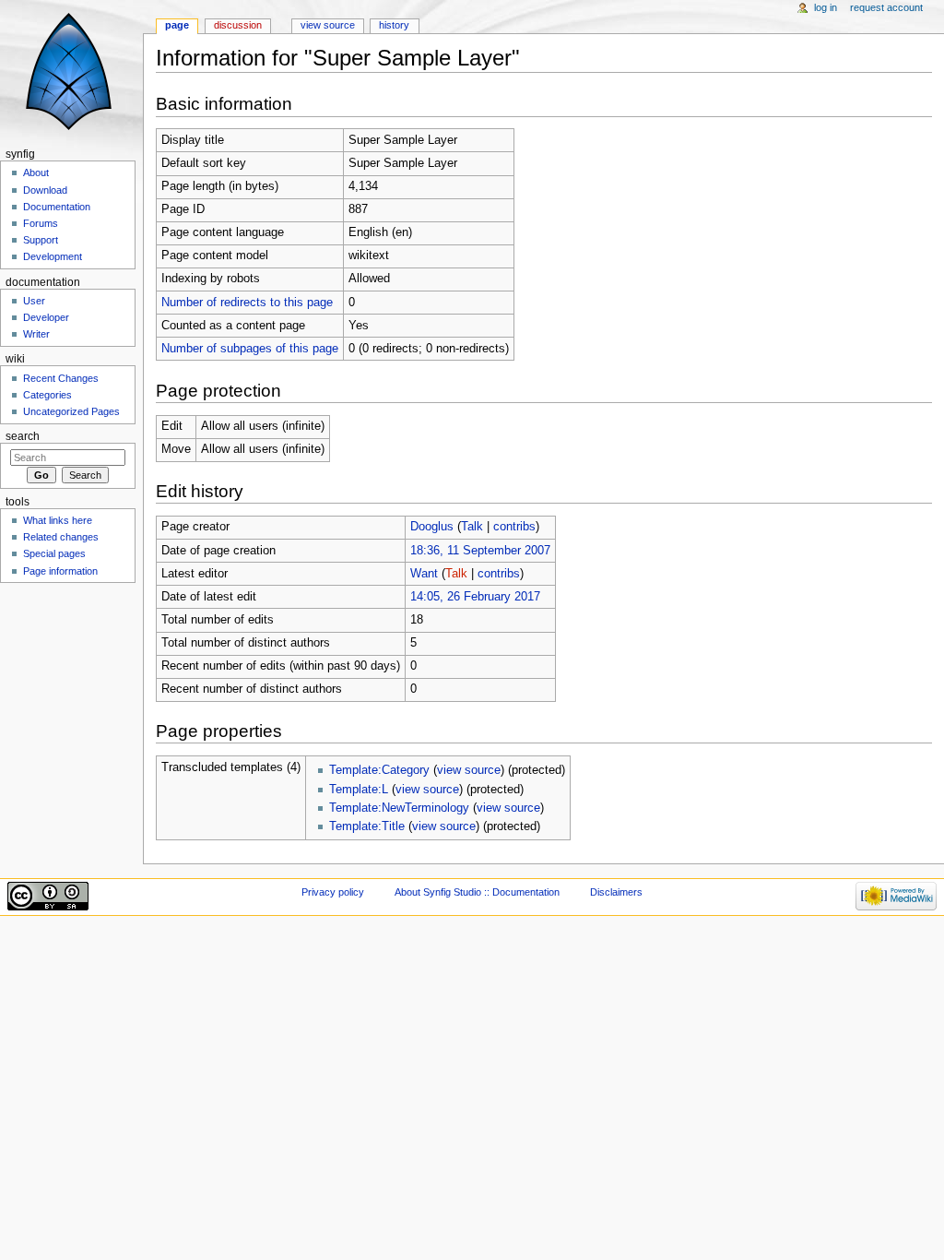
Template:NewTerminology (399, 808)
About (36, 172)
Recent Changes (61, 378)
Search (23, 436)
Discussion (238, 24)
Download (45, 190)
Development (52, 256)
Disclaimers (616, 891)
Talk (472, 526)
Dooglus (432, 526)
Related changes (61, 536)
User (34, 300)
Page (177, 24)
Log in (825, 7)
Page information (60, 571)
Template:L (358, 789)
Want (424, 573)
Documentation (56, 206)
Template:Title (367, 826)
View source (328, 24)
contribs (514, 526)
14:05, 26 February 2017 (475, 596)
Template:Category (379, 770)
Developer (46, 317)
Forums (40, 223)
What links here (57, 520)
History (394, 24)
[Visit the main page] (71, 71)
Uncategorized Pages (71, 411)
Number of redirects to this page (247, 302)
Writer (36, 333)
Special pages (54, 553)
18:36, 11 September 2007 (480, 550)
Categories (47, 394)
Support (40, 239)
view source (469, 770)
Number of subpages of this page (249, 348)
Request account (886, 7)
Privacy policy (332, 891)
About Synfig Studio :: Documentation (477, 891)
